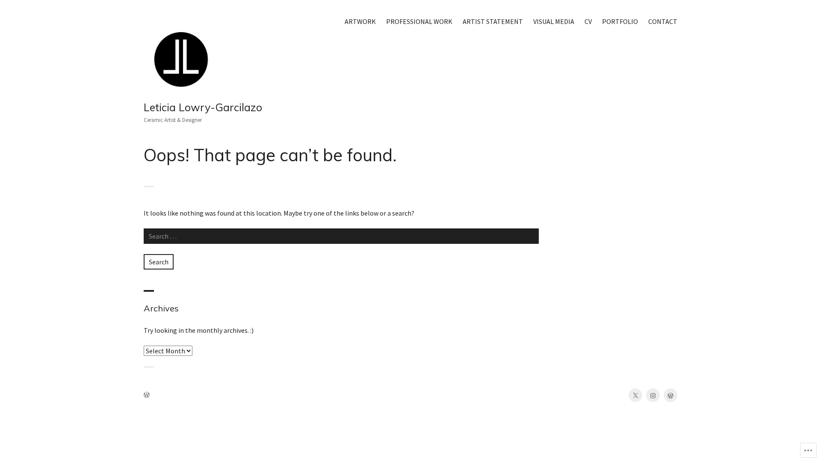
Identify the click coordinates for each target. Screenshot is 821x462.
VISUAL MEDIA (553, 21)
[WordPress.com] (670, 395)
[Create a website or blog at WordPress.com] (147, 395)
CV (588, 21)
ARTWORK (360, 21)
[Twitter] (635, 395)
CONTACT (662, 21)
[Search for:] (341, 236)
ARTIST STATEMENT (493, 21)
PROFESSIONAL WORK (419, 21)
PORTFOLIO (620, 21)
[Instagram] (653, 395)
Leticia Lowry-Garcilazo (203, 107)
